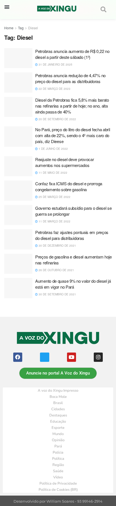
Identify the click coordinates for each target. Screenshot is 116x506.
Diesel (33, 27)
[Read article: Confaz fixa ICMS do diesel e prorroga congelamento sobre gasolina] (18, 190)
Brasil (58, 402)
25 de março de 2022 (54, 197)
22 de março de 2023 (54, 89)
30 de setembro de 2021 (57, 294)
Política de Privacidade (58, 483)
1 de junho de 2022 (53, 149)
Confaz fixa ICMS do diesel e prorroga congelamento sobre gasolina (68, 186)
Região (58, 464)
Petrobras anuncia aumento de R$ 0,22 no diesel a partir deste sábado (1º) (72, 54)
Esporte (58, 427)
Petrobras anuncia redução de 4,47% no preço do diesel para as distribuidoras (70, 78)
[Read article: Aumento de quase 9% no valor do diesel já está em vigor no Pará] (18, 288)
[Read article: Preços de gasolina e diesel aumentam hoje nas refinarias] (18, 264)
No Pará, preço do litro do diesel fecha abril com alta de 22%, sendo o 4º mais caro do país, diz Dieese (72, 135)
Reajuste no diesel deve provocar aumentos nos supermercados (64, 162)
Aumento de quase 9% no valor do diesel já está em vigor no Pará (73, 284)
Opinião (58, 440)
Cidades (58, 409)
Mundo (58, 433)
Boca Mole (58, 396)
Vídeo (58, 477)
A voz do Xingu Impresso (58, 390)
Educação (58, 421)
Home (9, 27)
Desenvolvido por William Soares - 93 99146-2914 (58, 501)
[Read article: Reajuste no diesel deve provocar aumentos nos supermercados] (18, 166)
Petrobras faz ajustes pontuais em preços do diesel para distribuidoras (71, 235)
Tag (21, 27)
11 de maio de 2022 (52, 173)
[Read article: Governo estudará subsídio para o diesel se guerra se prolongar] (18, 215)
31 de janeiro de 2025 (55, 64)
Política (58, 458)
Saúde (58, 471)
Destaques (58, 415)
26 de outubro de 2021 (56, 270)
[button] (7, 7)
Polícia (58, 452)
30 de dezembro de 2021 (57, 246)
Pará (58, 446)
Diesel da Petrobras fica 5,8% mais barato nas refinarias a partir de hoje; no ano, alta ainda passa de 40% (72, 106)
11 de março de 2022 (54, 221)
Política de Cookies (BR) (58, 489)
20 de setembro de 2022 (57, 119)
